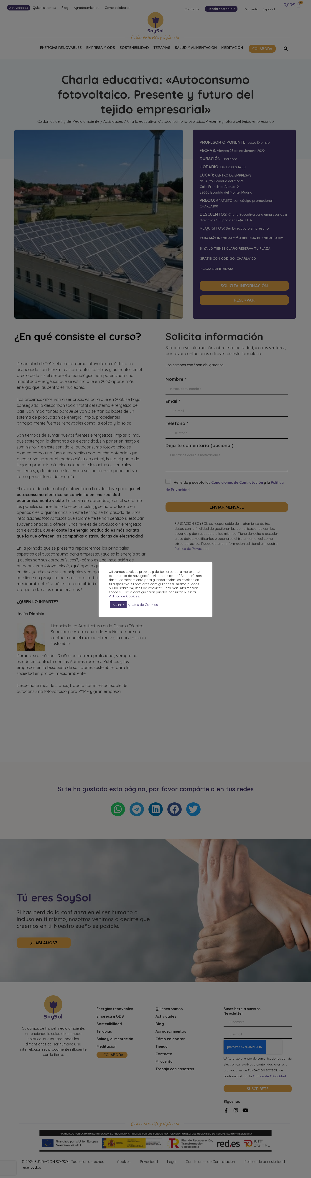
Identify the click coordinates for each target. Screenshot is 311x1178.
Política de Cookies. (124, 596)
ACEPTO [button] (118, 605)
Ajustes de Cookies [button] (143, 605)
